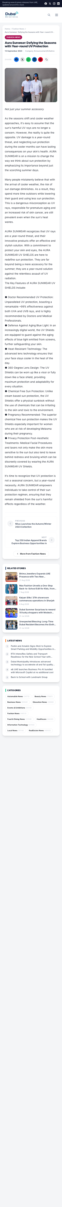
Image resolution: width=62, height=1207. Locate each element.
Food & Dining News (19, 719)
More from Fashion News (33, 553)
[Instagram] (54, 3)
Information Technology (20, 725)
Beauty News (44, 696)
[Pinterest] (40, 59)
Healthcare (45, 719)
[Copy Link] (46, 59)
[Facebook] (46, 3)
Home (7, 29)
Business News (17, 702)
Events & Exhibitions (19, 708)
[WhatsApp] (28, 59)
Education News (43, 702)
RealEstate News (40, 730)
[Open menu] (57, 15)
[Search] (49, 15)
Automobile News (18, 696)
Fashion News (18, 29)
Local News (15, 730)
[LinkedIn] (58, 3)
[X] (50, 3)
